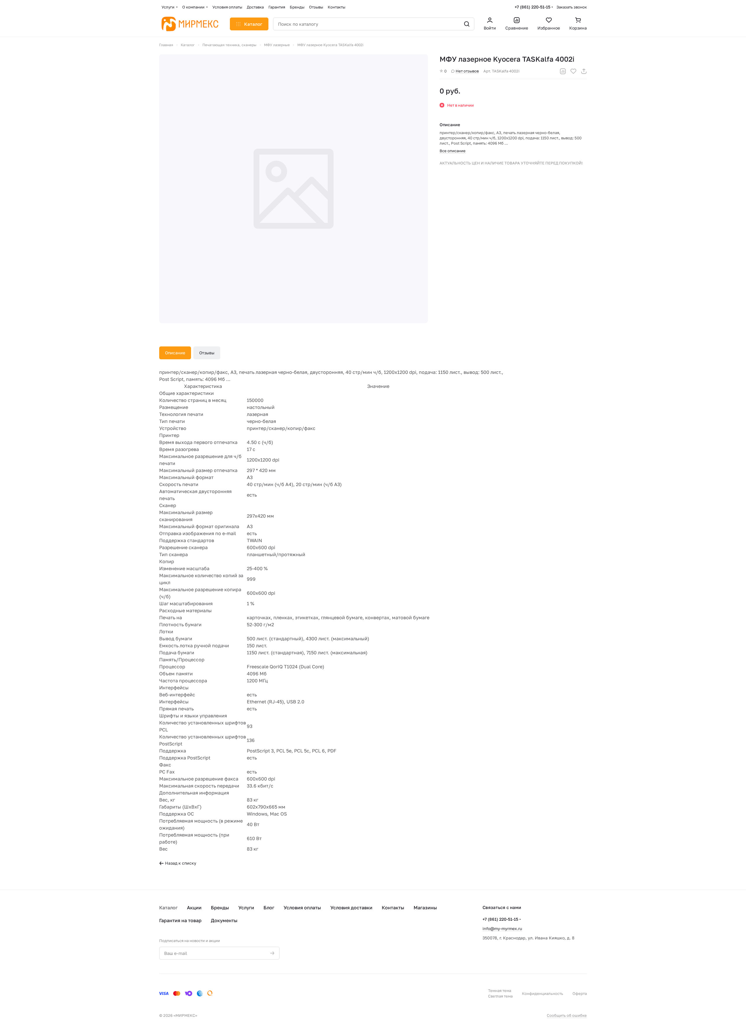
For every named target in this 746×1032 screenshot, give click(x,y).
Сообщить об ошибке (567, 1015)
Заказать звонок (571, 7)
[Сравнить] (563, 71)
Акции (194, 907)
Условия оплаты (302, 907)
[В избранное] (573, 71)
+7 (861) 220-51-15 (532, 6)
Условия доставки (351, 907)
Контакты (393, 907)
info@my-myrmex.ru (502, 928)
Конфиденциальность (542, 993)
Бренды (220, 907)
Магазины (425, 907)
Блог (268, 907)
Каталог (168, 907)
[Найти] (466, 24)
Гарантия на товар (180, 920)
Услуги (246, 907)
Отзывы (206, 352)
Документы (224, 920)
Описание (175, 352)
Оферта (579, 993)
